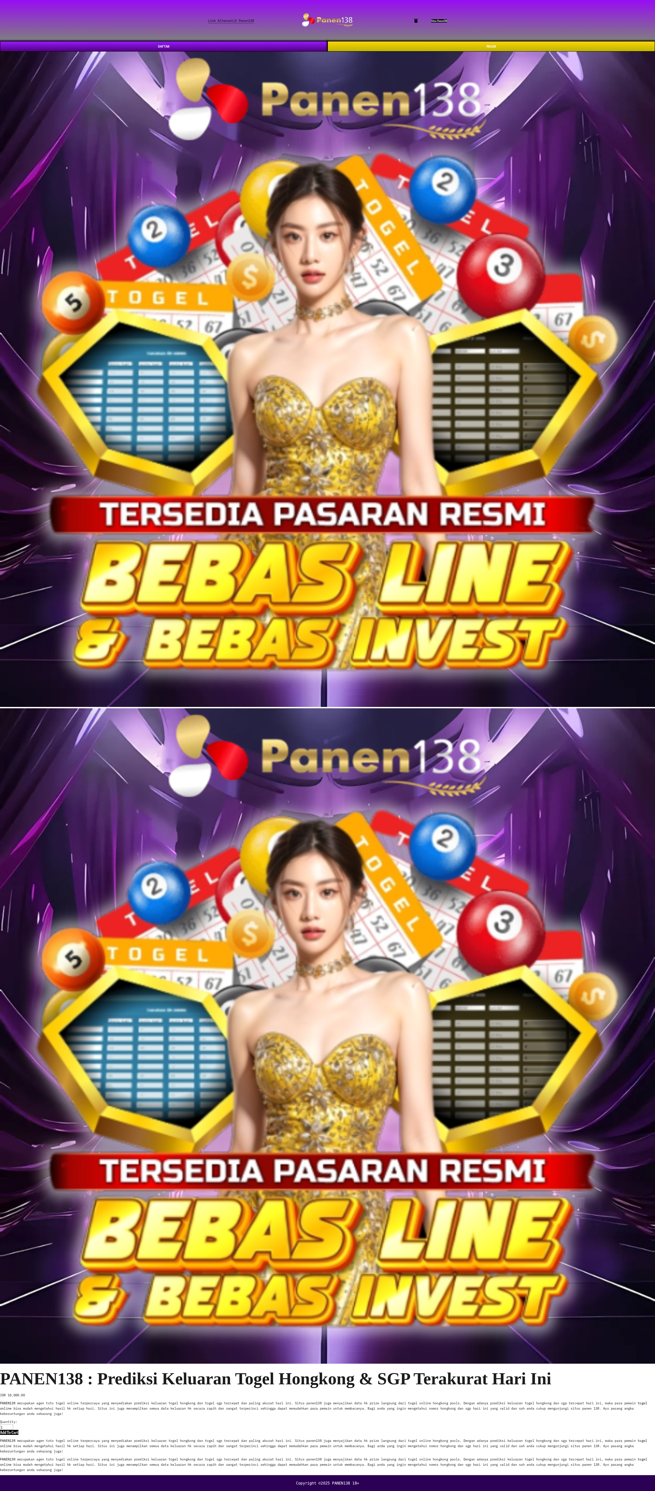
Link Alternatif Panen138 (231, 20)
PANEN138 (7, 1403)
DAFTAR (163, 46)
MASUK (491, 46)
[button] (9, 1432)
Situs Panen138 (439, 21)
